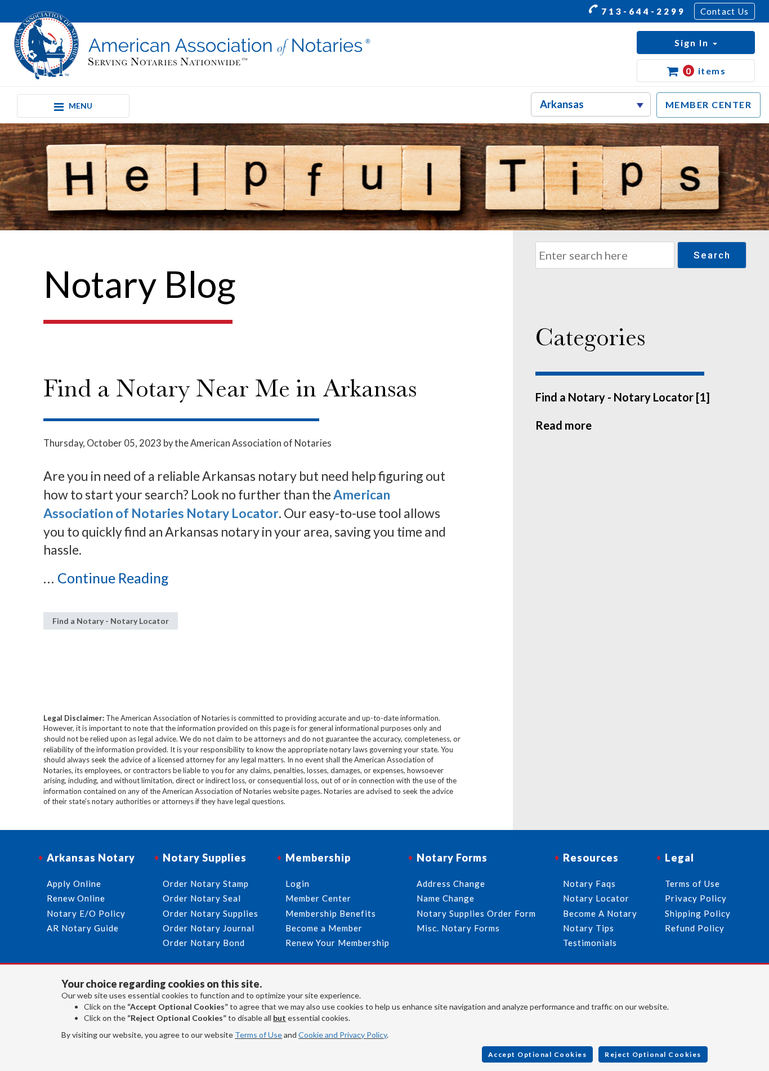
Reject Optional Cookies (653, 1054)
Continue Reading (113, 577)
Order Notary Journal (208, 928)
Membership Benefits (330, 913)
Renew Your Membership (337, 943)
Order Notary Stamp (206, 883)
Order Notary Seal (202, 898)
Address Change (451, 883)
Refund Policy (695, 928)
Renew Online (76, 898)
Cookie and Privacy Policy (342, 1034)
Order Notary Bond (204, 943)
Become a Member (324, 928)
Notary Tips (588, 928)
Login (297, 883)
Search (712, 255)
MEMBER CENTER (708, 104)
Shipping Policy (698, 913)
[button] (696, 42)
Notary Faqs (589, 883)
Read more (563, 425)
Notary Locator (596, 898)
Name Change (446, 898)
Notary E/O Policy (86, 913)
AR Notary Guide (83, 928)
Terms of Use (258, 1034)
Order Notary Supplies (210, 913)
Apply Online (74, 883)
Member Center (318, 898)
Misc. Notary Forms (458, 928)
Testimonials (590, 943)
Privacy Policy (696, 898)
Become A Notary (600, 913)
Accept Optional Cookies (537, 1054)
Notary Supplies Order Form (476, 913)
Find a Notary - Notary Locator (110, 621)
